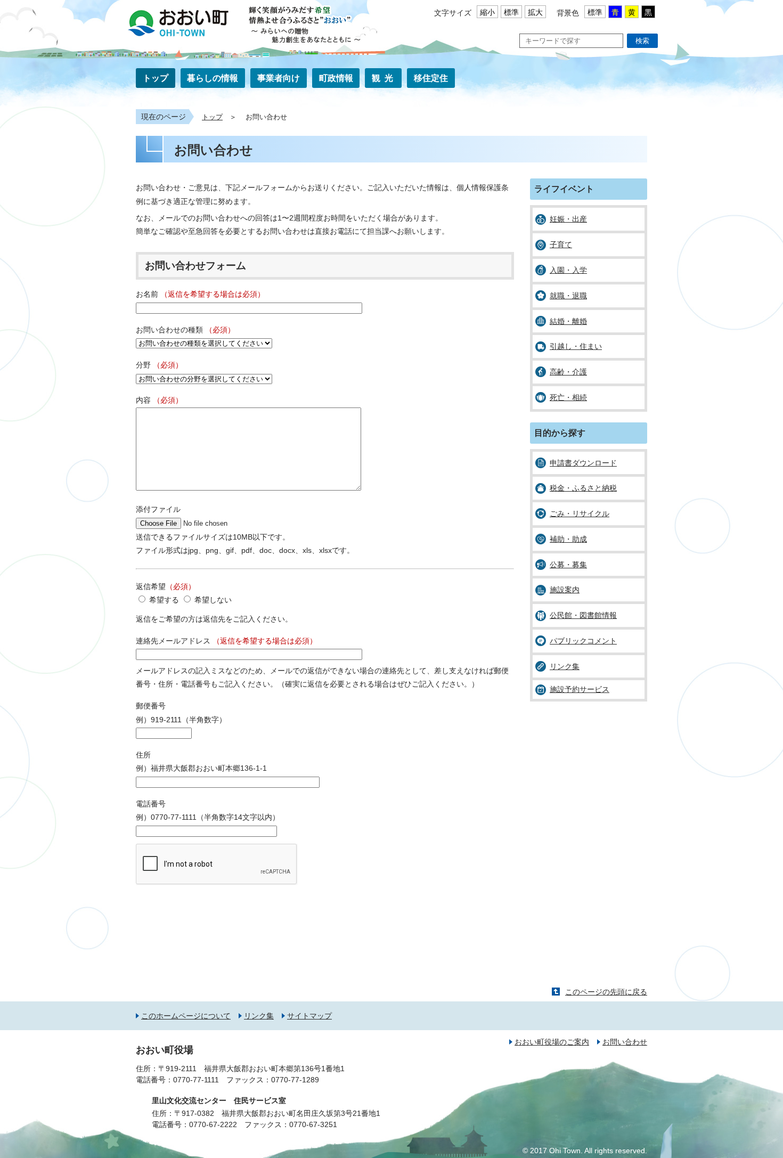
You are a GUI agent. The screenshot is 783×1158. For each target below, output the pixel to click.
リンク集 (565, 666)
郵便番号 (151, 706)
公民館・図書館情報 (583, 615)
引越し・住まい (576, 346)
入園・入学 (568, 270)
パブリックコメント (583, 641)
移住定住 (431, 78)
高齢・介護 (568, 372)
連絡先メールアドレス (226, 641)
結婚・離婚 (568, 321)
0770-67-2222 (213, 1124)
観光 (384, 78)
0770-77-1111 (196, 1079)
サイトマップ (309, 1016)
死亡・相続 (568, 397)
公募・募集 (568, 564)
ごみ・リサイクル (579, 513)
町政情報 (336, 78)
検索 (642, 41)
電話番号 (151, 804)
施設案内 (565, 589)
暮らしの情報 (212, 78)
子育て (561, 244)
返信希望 (165, 586)
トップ (155, 78)
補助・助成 (568, 539)
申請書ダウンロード (583, 463)
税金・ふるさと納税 (583, 488)
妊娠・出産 (568, 219)
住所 (143, 755)
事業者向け (278, 78)
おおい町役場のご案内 (552, 1042)
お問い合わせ (624, 1042)
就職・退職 (568, 295)
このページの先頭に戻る (606, 992)
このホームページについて (186, 1016)
